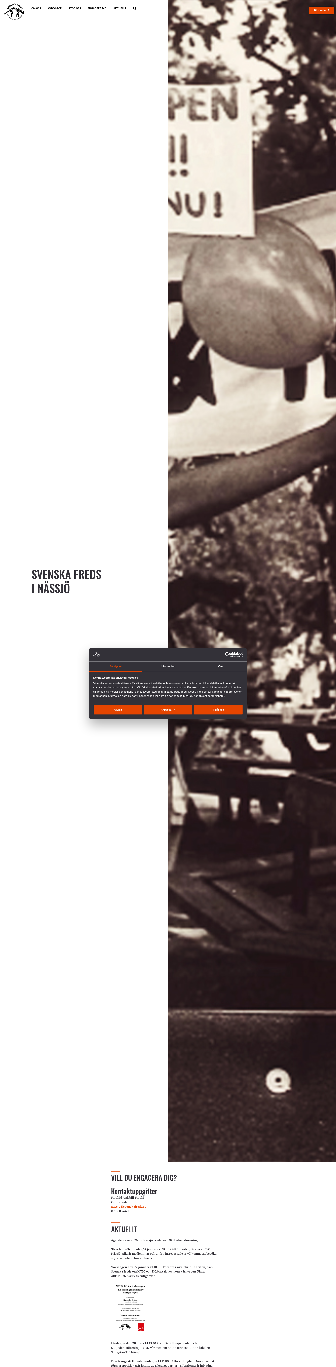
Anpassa (166, 709)
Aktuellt (119, 8)
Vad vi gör (55, 8)
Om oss (36, 8)
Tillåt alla (218, 709)
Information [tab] (168, 666)
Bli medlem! (321, 10)
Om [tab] (220, 666)
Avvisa (118, 709)
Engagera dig (97, 8)
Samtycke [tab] (116, 666)
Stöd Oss (74, 8)
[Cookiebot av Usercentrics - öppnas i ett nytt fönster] (227, 654)
